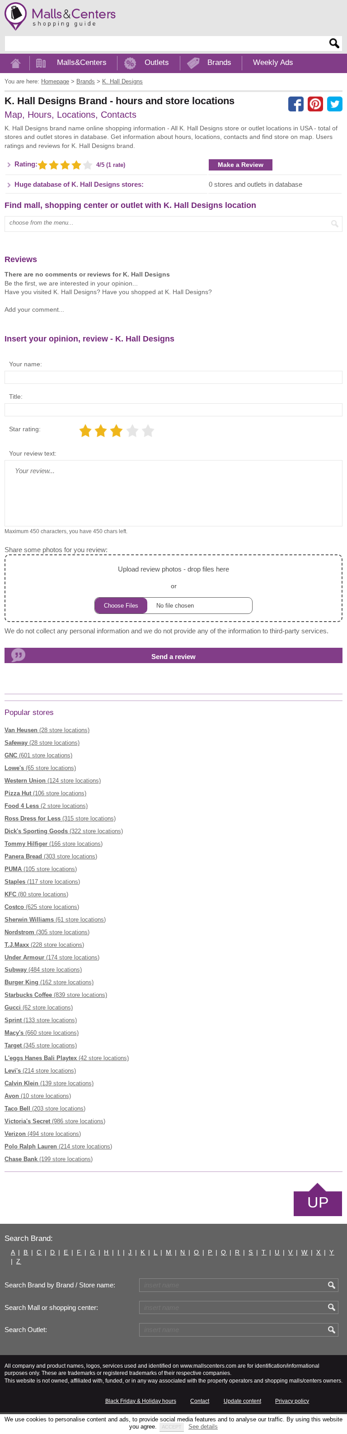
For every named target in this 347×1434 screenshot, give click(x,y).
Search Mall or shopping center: (51, 1307)
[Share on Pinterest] (315, 104)
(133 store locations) (41, 1020)
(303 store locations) (51, 856)
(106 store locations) (45, 793)
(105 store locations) (41, 869)
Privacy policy (292, 1401)
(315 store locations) (60, 818)
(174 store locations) (52, 957)
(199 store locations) (49, 1159)
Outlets (157, 62)
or (173, 577)
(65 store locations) (40, 768)
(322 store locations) (64, 831)
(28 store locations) (47, 730)
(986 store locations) (55, 1121)
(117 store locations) (42, 881)
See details (203, 1426)
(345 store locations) (41, 1045)
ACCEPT (172, 1426)
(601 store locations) (38, 755)
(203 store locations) (45, 1108)
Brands (219, 62)
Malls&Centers (82, 62)
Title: (16, 396)
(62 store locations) (39, 1007)
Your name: (25, 364)
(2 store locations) (46, 805)
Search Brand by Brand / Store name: (60, 1285)
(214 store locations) (40, 1070)
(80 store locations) (36, 894)
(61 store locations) (55, 919)
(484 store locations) (43, 969)
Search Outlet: (26, 1329)
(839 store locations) (56, 994)
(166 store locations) (54, 843)
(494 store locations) (43, 1133)
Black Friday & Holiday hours (140, 1401)
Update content (242, 1401)
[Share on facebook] (296, 104)
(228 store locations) (44, 944)
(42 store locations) (67, 1058)
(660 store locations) (42, 1032)
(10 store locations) (38, 1096)
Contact (199, 1401)
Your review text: (32, 453)
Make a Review (240, 164)
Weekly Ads (273, 62)
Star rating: (25, 429)
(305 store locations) (47, 932)
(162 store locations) (49, 982)
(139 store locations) (49, 1083)
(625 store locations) (42, 907)
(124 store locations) (53, 780)
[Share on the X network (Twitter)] (334, 104)
